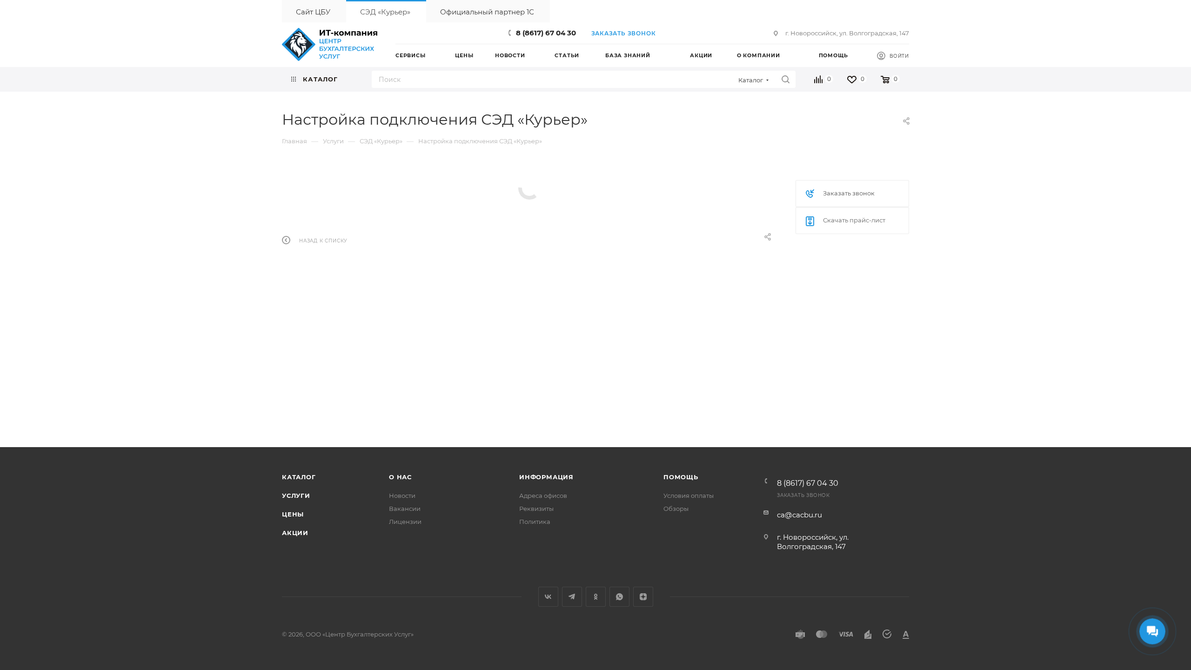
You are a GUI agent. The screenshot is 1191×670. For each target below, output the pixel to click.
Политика (534, 521)
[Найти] (786, 79)
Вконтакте (548, 597)
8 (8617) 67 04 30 (546, 32)
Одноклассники (596, 597)
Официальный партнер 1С (487, 11)
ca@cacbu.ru (799, 514)
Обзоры (676, 508)
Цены (293, 514)
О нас (400, 477)
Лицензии (405, 521)
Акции (295, 532)
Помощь (680, 477)
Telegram (572, 597)
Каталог (299, 477)
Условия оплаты (688, 495)
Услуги (296, 495)
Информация (546, 477)
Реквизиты (536, 508)
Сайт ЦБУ (313, 11)
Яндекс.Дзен (643, 597)
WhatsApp (619, 597)
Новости (402, 495)
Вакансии (405, 508)
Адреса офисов (543, 495)
